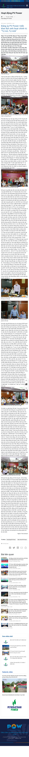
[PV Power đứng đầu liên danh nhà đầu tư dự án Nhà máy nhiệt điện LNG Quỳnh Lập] (4, 594)
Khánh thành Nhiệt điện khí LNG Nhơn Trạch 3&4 (13, 695)
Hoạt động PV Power (11, 539)
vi (25, 1)
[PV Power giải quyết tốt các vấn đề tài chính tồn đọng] (5, 647)
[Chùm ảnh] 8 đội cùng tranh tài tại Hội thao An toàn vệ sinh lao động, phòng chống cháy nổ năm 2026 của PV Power (18, 573)
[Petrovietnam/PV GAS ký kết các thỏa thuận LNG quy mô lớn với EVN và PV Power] (4, 579)
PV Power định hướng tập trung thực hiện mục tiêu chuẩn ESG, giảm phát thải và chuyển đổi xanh (18, 566)
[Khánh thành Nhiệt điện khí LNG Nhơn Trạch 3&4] (14, 705)
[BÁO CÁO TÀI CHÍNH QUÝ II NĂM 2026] (5, 641)
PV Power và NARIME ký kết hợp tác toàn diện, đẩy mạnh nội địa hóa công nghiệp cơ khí (18, 625)
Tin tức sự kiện (9, 16)
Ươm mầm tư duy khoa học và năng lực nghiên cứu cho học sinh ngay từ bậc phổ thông (18, 618)
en (27, 1)
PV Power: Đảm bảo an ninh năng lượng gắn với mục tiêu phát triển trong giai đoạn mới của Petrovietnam (18, 611)
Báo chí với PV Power (22, 539)
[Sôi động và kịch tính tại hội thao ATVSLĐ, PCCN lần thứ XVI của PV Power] (4, 560)
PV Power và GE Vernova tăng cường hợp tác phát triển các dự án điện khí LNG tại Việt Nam (17, 587)
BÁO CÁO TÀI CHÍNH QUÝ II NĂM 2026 (18, 640)
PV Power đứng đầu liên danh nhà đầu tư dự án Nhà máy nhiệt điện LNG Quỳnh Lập (18, 594)
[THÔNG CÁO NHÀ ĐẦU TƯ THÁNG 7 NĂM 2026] (5, 664)
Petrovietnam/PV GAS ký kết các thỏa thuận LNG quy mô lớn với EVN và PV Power (17, 580)
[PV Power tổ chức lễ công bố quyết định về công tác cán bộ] (5, 653)
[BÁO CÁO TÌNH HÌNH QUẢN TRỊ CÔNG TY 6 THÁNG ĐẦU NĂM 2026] (5, 658)
